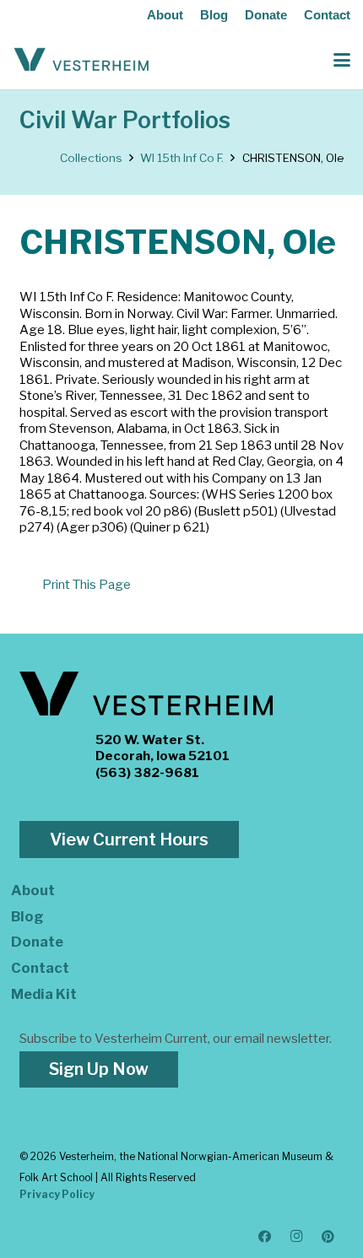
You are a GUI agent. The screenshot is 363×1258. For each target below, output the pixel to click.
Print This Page (86, 584)
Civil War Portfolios (124, 120)
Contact (327, 15)
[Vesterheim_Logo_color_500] (81, 60)
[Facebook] (265, 1237)
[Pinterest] (328, 1237)
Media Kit (44, 993)
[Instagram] (297, 1237)
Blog (214, 15)
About (165, 15)
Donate (266, 15)
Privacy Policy (57, 1194)
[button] (341, 59)
